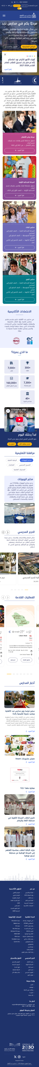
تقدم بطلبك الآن (17, 5)
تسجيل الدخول (24, 5)
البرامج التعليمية (29, 46)
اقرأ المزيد (7, 69)
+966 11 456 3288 (26, 1006)
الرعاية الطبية (12, 460)
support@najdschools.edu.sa (19, 1005)
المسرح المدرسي (24, 464)
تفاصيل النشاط (26, 660)
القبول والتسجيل (11, 46)
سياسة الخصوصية (19, 1060)
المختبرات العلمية (19, 469)
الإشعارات (31, 6)
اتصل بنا (35, 6)
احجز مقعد (13, 660)
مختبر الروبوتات (26, 460)
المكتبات (11, 464)
